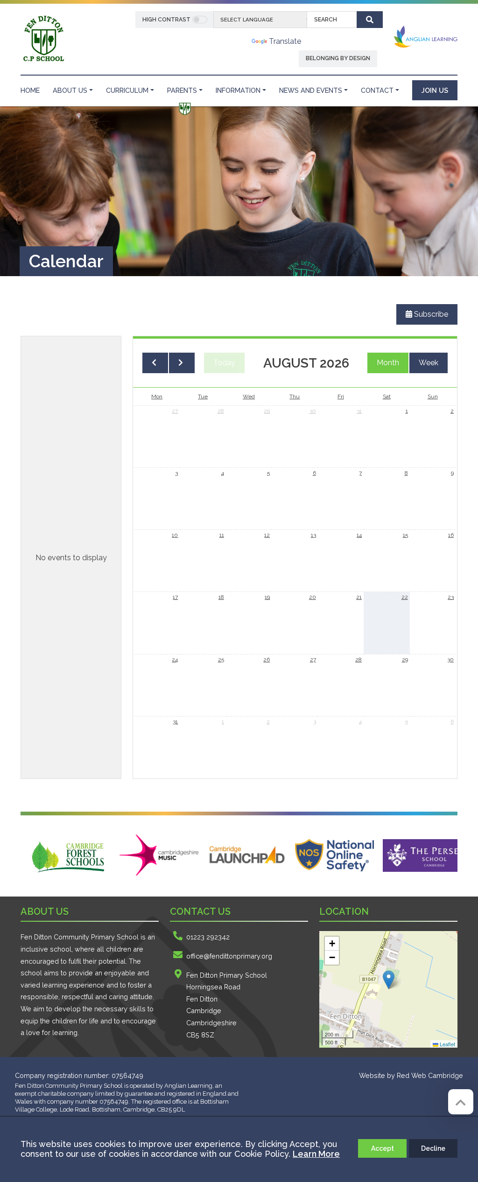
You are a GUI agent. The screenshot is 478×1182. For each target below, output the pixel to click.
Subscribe (430, 314)
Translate (285, 41)
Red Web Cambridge (430, 1075)
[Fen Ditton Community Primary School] (43, 38)
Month (388, 362)
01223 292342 (208, 937)
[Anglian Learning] (425, 36)
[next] (182, 363)
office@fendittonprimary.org (229, 956)
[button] (388, 979)
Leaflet (446, 1044)
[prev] (155, 363)
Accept (382, 1148)
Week (428, 362)
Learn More (316, 1154)
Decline (433, 1148)
